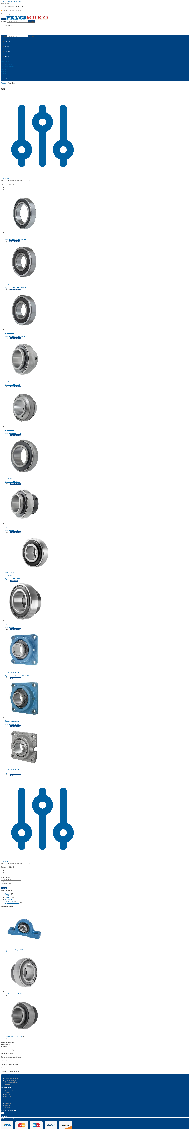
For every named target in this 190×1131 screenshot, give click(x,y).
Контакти (8, 1096)
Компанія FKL (10, 1091)
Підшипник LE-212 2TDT (13, 433)
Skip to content (17, 1)
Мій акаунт (8, 25)
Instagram (4, 71)
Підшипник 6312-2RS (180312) (15, 288)
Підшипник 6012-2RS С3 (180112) (16, 239)
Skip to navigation (6, 1)
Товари (7, 1093)
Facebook (4, 69)
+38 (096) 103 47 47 (21, 7)
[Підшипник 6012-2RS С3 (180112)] (24, 232)
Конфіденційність (11, 1082)
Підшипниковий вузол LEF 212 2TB (17, 676)
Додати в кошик (14, 241)
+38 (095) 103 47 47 (7, 7)
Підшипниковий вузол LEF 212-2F (16, 724)
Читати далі (14, 581)
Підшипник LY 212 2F (12, 530)
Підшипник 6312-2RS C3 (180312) (16, 336)
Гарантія (7, 1084)
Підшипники (9, 236)
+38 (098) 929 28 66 (7, 64)
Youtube (3, 73)
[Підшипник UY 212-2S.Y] (24, 620)
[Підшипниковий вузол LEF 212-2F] (24, 717)
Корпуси (8, 897)
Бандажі (7, 894)
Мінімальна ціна (6, 879)
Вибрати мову (5, 14)
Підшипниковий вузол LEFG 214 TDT (18, 773)
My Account (5, 61)
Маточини (8, 899)
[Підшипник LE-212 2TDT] (24, 426)
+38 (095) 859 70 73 (7, 66)
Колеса (7, 896)
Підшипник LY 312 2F (12, 579)
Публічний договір (11, 1078)
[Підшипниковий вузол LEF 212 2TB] (24, 669)
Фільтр (4, 888)
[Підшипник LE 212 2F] (24, 378)
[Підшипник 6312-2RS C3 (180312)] (24, 329)
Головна (3, 83)
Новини (7, 1094)
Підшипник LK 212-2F (12, 482)
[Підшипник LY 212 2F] (24, 523)
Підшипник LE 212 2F (12, 385)
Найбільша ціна (6, 884)
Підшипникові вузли (12, 672)
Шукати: (4, 21)
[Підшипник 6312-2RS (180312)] (24, 281)
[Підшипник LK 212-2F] (24, 475)
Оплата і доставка (11, 1080)
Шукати (31, 21)
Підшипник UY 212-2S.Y (13, 627)
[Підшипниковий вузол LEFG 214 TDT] (24, 766)
